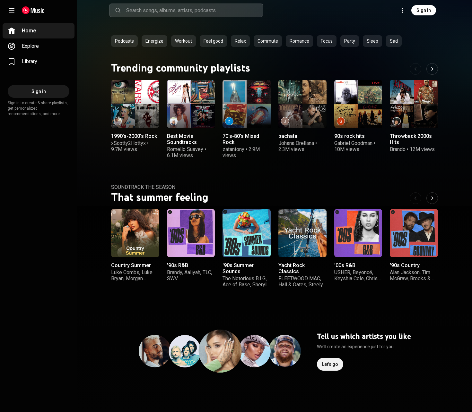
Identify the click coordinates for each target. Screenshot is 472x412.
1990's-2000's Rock (134, 136)
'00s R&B (344, 265)
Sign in (423, 10)
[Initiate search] (118, 10)
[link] (38, 30)
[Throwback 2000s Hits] (414, 104)
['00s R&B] (358, 233)
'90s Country (405, 265)
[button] (149, 117)
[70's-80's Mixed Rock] (247, 104)
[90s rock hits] (358, 104)
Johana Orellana (296, 143)
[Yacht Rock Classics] (302, 233)
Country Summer (131, 265)
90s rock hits (349, 136)
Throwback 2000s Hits (411, 139)
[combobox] (194, 10)
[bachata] (302, 104)
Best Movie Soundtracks (182, 139)
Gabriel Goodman (353, 143)
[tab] (124, 41)
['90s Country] (414, 233)
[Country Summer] (135, 233)
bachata (287, 136)
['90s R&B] (191, 233)
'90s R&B (177, 265)
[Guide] (11, 10)
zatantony (233, 149)
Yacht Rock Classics (291, 268)
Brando (398, 149)
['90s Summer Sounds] (247, 233)
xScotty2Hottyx (128, 143)
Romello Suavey (185, 149)
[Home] (33, 10)
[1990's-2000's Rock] (135, 104)
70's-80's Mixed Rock (241, 139)
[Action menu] (151, 88)
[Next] (432, 69)
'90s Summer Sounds (238, 268)
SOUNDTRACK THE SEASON (143, 187)
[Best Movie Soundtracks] (191, 104)
